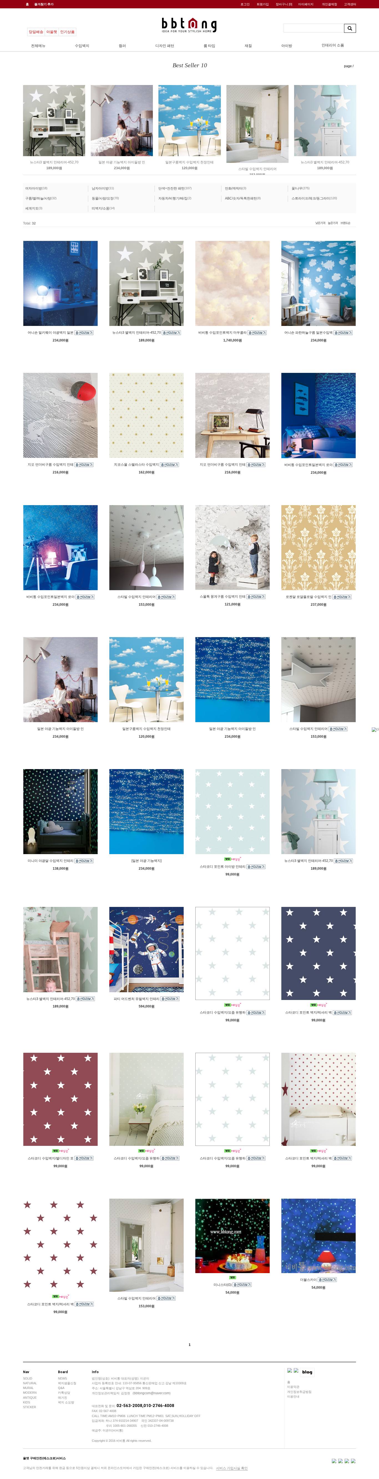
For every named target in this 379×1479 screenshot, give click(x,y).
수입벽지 (82, 46)
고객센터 (350, 4)
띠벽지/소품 (100, 208)
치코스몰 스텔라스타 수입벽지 (137, 465)
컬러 (122, 46)
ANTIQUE (30, 1397)
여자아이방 (33, 188)
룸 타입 (209, 46)
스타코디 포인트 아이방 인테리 (223, 867)
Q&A (61, 1388)
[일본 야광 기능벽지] (146, 861)
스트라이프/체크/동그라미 (311, 198)
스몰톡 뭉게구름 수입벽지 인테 (223, 596)
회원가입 (263, 4)
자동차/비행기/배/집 (173, 198)
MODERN (30, 1392)
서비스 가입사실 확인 (232, 1468)
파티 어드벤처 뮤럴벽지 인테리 (137, 999)
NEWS (62, 1378)
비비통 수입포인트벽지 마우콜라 (222, 333)
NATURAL (30, 1383)
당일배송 (36, 32)
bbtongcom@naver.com (152, 1393)
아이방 (286, 46)
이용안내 (293, 1396)
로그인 (245, 4)
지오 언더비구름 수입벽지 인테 (51, 465)
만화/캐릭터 (233, 188)
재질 (248, 46)
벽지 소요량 (66, 1402)
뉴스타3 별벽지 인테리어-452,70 (54, 162)
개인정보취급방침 (299, 1391)
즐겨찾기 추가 (44, 4)
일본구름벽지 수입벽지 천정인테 (189, 162)
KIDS (26, 1402)
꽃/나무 (297, 188)
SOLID (27, 1378)
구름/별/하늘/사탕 (38, 198)
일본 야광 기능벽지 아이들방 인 (121, 162)
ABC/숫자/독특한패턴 (241, 198)
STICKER (29, 1407)
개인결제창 (329, 4)
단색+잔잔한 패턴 (171, 188)
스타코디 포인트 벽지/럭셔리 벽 (309, 1012)
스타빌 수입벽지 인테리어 (257, 169)
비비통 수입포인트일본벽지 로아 (308, 465)
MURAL (28, 1388)
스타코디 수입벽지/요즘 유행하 (223, 1012)
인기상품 (67, 32)
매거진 (62, 1397)
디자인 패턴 (164, 46)
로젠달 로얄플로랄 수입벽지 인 (309, 597)
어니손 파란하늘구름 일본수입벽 (308, 333)
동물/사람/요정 (102, 198)
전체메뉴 (38, 46)
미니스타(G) (223, 1285)
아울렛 (51, 32)
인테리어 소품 (333, 45)
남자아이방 (100, 188)
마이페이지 (306, 4)
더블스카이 (309, 1280)
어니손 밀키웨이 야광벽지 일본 (51, 333)
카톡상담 (64, 1392)
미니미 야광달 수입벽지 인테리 (51, 861)
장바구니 (284, 4)
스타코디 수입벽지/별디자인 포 (51, 1158)
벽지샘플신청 (67, 1383)
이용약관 (293, 1386)
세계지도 (32, 208)
